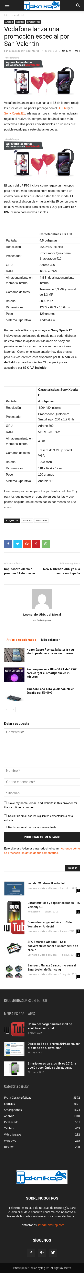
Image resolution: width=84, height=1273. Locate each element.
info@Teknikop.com (51, 1225)
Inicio (7, 15)
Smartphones (33, 21)
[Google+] (42, 1253)
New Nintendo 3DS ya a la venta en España (61, 571)
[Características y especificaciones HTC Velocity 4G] (14, 912)
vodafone (41, 520)
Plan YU (27, 520)
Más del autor (50, 639)
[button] (78, 5)
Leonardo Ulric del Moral (24, 50)
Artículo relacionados (21, 639)
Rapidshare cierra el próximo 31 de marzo (19, 571)
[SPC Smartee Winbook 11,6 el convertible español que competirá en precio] (14, 947)
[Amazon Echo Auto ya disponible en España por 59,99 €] (14, 694)
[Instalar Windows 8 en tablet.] (14, 888)
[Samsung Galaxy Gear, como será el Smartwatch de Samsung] (14, 970)
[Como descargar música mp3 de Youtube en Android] (14, 927)
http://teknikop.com (42, 620)
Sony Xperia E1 (14, 113)
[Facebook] (31, 1253)
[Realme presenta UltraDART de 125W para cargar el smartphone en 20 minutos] (14, 674)
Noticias (20, 21)
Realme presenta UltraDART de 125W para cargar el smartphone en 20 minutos (51, 673)
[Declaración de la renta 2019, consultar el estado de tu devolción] (14, 1049)
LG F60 (62, 108)
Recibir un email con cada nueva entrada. (32, 827)
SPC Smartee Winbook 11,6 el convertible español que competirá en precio (53, 946)
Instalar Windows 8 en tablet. (46, 883)
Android (19, 15)
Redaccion (34, 911)
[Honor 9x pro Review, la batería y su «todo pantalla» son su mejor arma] (14, 655)
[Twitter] (53, 1253)
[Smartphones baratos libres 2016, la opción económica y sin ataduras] (14, 1068)
